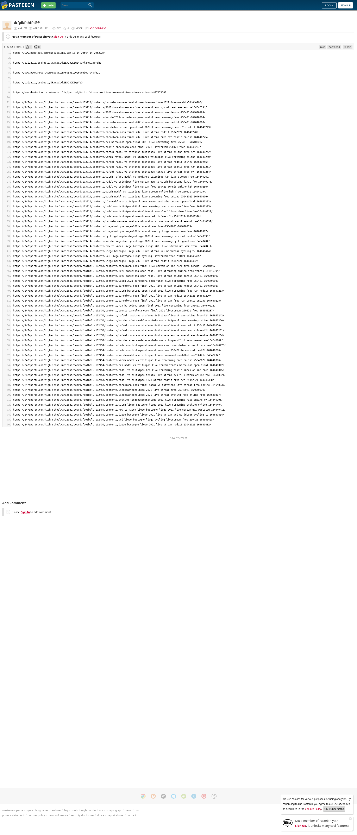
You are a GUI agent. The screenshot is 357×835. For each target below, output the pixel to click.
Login (329, 5)
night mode (88, 810)
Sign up (345, 5)
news (128, 810)
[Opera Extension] (203, 796)
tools (74, 810)
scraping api (113, 810)
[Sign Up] (288, 823)
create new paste (12, 810)
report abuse (115, 815)
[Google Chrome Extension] (143, 796)
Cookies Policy (313, 809)
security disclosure (82, 815)
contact (131, 815)
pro (137, 810)
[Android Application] (183, 796)
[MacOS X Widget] (193, 796)
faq (66, 810)
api (101, 810)
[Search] (90, 5)
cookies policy (36, 815)
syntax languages (37, 810)
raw (322, 47)
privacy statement (13, 815)
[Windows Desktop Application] (173, 796)
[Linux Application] (214, 796)
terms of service (58, 815)
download (334, 47)
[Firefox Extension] (153, 796)
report (347, 47)
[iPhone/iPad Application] (163, 796)
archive (56, 810)
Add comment (97, 28)
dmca (100, 815)
